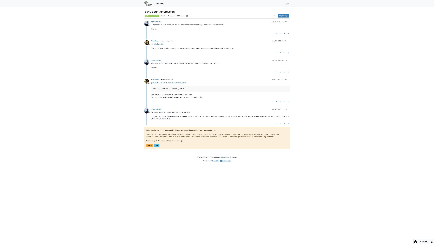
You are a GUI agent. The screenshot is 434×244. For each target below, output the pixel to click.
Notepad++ (224, 157)
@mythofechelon (167, 41)
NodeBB (215, 161)
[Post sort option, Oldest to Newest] (274, 15)
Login (156, 145)
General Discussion (152, 16)
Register (149, 145)
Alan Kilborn (155, 41)
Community (158, 3)
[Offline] (147, 23)
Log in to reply (283, 16)
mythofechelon (156, 21)
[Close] (287, 130)
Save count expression (177, 83)
